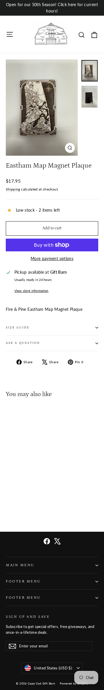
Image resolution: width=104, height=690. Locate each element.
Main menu (20, 565)
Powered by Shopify (74, 683)
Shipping (13, 189)
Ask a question (23, 343)
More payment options (52, 258)
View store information (31, 291)
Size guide (17, 327)
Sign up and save (28, 617)
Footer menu (23, 581)
